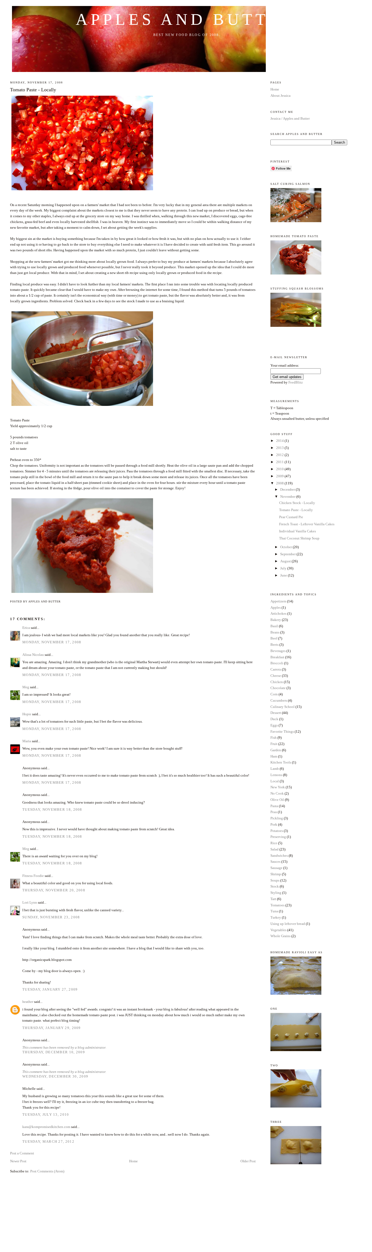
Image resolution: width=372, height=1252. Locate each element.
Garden (275, 750)
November (288, 496)
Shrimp (275, 874)
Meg (25, 687)
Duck (274, 719)
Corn (274, 694)
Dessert (275, 713)
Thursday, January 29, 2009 (51, 1028)
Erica (26, 628)
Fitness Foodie (33, 876)
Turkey (275, 917)
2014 (280, 441)
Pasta (274, 806)
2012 (280, 455)
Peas (273, 812)
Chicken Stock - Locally (297, 503)
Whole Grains (280, 936)
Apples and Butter (186, 19)
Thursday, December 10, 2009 (53, 1052)
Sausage (276, 868)
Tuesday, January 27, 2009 (50, 989)
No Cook (277, 793)
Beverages (278, 651)
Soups (274, 880)
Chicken (276, 682)
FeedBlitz (295, 382)
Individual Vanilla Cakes (297, 531)
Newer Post (18, 1161)
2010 (280, 469)
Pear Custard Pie (291, 517)
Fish (273, 737)
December (288, 489)
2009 (280, 476)
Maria (26, 741)
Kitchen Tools (280, 762)
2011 (280, 462)
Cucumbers (278, 700)
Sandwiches (279, 855)
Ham (273, 756)
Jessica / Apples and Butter (290, 118)
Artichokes (278, 613)
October (286, 547)
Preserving (278, 837)
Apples (275, 607)
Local (274, 781)
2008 (280, 483)
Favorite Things (282, 731)
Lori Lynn (29, 902)
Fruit (274, 744)
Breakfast (277, 657)
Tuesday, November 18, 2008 (52, 809)
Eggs (274, 725)
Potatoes (276, 831)
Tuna (274, 911)
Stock (274, 886)
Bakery (275, 620)
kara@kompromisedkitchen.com (46, 1127)
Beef (273, 638)
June (284, 575)
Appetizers (278, 601)
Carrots (275, 669)
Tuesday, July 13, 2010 (45, 1114)
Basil (274, 626)
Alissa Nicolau (33, 655)
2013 (280, 448)
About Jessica (280, 95)
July (283, 568)
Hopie (26, 714)
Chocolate (278, 688)
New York (277, 787)
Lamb (274, 769)
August (286, 561)
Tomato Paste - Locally (33, 89)
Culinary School (282, 707)
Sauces (275, 861)
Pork (273, 824)
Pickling (276, 818)
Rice (273, 843)
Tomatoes (277, 905)
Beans (274, 632)
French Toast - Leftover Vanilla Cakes (306, 524)
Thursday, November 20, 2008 (53, 890)
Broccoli (276, 663)
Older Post (248, 1161)
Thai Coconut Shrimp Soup (299, 538)
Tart (273, 899)
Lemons (276, 775)
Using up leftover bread (287, 924)
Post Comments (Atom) (47, 1171)
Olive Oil (277, 800)
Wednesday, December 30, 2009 (55, 1076)
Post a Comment (22, 1153)
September (288, 554)
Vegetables (278, 930)
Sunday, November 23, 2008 (51, 917)
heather (27, 1002)
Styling (275, 893)
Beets (274, 644)
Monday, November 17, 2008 (51, 642)
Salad (274, 849)
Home (133, 1161)
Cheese (275, 676)
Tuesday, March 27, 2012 (48, 1141)
